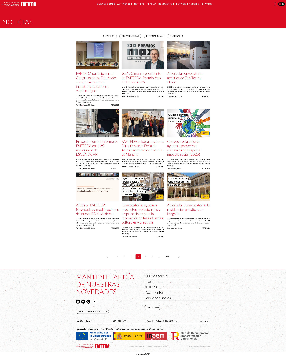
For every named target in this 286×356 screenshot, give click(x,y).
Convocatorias (171, 96)
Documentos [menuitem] (166, 4)
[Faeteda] (18, 4)
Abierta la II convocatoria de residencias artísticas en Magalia (188, 209)
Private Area (153, 307)
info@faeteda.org (83, 321)
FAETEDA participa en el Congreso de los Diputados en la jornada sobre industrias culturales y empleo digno (96, 82)
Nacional (86, 105)
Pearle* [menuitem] (151, 4)
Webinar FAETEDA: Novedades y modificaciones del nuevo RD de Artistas (97, 209)
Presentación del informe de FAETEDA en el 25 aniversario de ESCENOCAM (97, 147)
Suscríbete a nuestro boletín (93, 311)
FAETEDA (79, 105)
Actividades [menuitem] (124, 4)
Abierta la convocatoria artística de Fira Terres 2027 (184, 77)
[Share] (95, 301)
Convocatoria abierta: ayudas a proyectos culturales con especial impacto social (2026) (184, 147)
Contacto (204, 321)
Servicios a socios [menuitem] (187, 4)
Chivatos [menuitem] (207, 4)
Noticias (92, 105)
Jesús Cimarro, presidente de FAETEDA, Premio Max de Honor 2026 (141, 77)
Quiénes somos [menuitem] (106, 4)
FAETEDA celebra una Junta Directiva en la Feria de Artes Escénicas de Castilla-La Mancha (143, 147)
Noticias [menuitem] (139, 4)
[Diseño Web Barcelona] (143, 354)
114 (167, 257)
